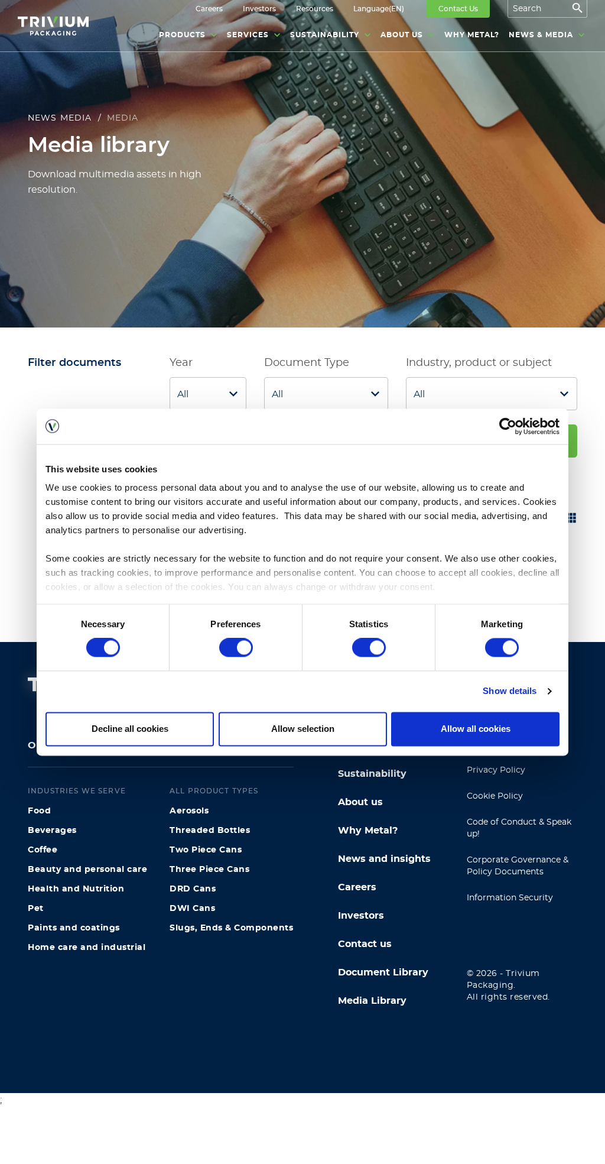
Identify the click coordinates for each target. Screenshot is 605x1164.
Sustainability (372, 774)
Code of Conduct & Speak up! (519, 828)
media (123, 118)
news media (60, 118)
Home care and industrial (86, 947)
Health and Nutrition (76, 889)
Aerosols (189, 811)
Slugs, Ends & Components (231, 928)
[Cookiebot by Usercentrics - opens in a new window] (508, 426)
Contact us (365, 944)
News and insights (384, 859)
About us (360, 802)
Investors (361, 915)
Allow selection (302, 729)
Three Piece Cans (209, 869)
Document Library (383, 972)
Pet (36, 908)
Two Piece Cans (206, 850)
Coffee (42, 850)
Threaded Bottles (210, 830)
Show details (509, 691)
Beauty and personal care (87, 869)
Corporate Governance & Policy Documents (517, 866)
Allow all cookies (475, 729)
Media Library (372, 1001)
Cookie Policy (495, 796)
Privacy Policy (496, 770)
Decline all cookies (130, 729)
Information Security (510, 898)
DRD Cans (193, 889)
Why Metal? (368, 830)
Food (39, 811)
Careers (357, 887)
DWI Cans (192, 908)
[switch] (236, 647)
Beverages (52, 830)
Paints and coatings (74, 928)
